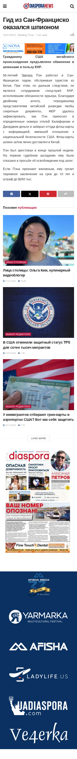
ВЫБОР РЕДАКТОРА (18, 334)
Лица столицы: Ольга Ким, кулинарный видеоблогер (36, 273)
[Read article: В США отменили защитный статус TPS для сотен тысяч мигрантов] (38, 312)
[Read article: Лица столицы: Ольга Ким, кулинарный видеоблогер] (38, 240)
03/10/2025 (10, 425)
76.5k (23, 281)
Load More (38, 438)
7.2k (22, 353)
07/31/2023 (10, 281)
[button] (38, 500)
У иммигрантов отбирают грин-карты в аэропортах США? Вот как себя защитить (38, 417)
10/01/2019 (9, 35)
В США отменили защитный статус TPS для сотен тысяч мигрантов (36, 345)
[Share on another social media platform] (66, 194)
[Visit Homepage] (38, 6)
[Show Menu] (5, 6)
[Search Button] (72, 6)
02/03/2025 (10, 353)
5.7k (22, 425)
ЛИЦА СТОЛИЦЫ (16, 262)
